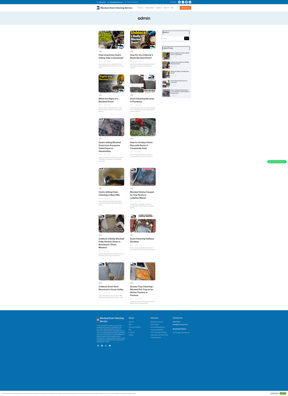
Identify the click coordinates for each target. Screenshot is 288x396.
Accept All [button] (283, 393)
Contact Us (132, 332)
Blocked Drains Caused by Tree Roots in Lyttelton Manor (142, 195)
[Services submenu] (143, 7)
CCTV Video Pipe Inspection (158, 332)
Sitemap (131, 335)
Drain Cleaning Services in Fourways (142, 100)
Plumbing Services (156, 337)
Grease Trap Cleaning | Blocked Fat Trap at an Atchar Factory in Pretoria (141, 291)
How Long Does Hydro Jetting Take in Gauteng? (111, 56)
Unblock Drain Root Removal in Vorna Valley (111, 288)
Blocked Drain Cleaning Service (116, 7)
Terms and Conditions (135, 327)
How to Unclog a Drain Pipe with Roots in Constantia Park (141, 145)
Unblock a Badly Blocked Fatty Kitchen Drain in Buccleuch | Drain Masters (111, 243)
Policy (130, 324)
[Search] (186, 38)
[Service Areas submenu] (153, 7)
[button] (276, 161)
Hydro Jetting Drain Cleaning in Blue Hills (109, 193)
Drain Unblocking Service (158, 327)
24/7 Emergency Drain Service (181, 332)
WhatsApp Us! (185, 7)
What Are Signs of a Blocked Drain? (108, 100)
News (100, 51)
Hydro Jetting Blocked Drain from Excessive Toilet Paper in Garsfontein (110, 147)
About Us (131, 322)
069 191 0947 (102, 2)
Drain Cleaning (155, 324)
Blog (130, 329)
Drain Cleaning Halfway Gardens (142, 240)
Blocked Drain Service (157, 322)
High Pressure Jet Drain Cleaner (159, 335)
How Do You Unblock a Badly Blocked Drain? (141, 56)
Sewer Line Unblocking (157, 329)
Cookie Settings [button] (274, 393)
